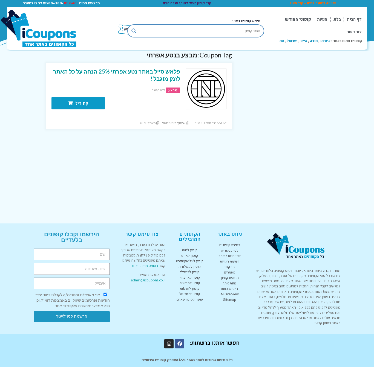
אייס (303, 40)
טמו (281, 40)
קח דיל (81, 103)
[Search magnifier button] (134, 31)
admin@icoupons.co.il (148, 280)
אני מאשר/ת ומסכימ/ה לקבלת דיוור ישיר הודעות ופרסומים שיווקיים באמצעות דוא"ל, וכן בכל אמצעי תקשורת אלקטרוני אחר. (72, 300)
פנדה (314, 40)
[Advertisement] (287, 133)
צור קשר (354, 32)
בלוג (337, 19)
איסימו (325, 40)
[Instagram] (169, 343)
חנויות (322, 19)
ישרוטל (292, 40)
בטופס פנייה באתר (144, 265)
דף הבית (354, 19)
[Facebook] (179, 343)
